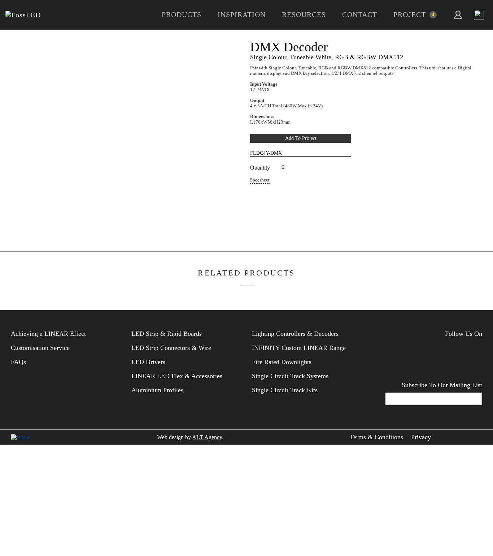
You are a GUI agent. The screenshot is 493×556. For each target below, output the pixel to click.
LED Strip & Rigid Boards (166, 333)
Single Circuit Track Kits (285, 390)
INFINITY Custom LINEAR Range (299, 347)
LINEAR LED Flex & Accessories (176, 376)
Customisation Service (40, 347)
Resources (304, 14)
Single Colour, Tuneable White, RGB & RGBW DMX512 (326, 57)
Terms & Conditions (376, 437)
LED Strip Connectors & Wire (171, 347)
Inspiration (242, 14)
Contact (359, 14)
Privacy (421, 437)
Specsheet (260, 180)
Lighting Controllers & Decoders (295, 333)
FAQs (18, 361)
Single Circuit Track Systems (290, 376)
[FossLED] (23, 15)
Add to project (301, 138)
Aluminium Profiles (157, 390)
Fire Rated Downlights (281, 361)
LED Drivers (148, 361)
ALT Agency (207, 437)
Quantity (260, 167)
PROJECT (409, 14)
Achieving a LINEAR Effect (48, 333)
